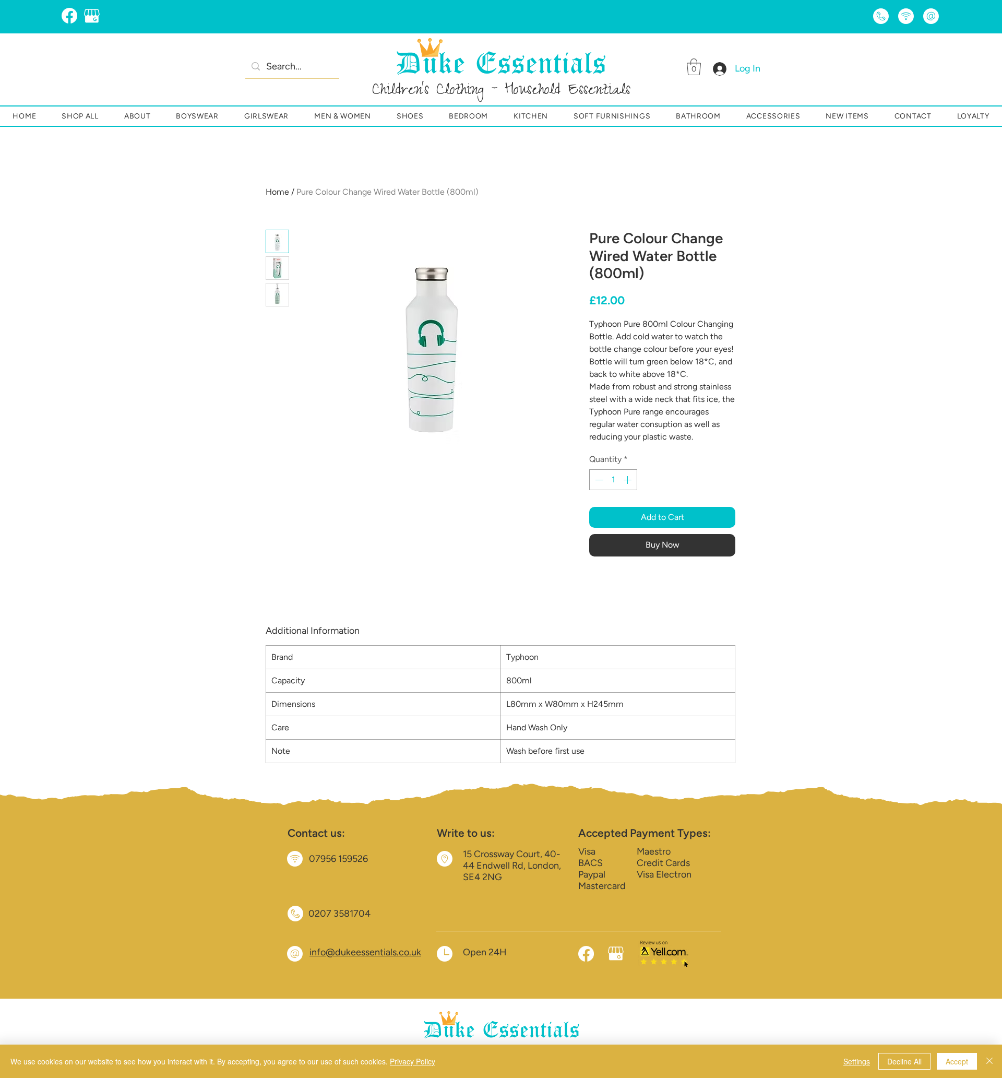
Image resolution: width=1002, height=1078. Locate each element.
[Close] (989, 1061)
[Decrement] (598, 480)
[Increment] (628, 480)
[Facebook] (69, 15)
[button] (694, 66)
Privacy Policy (412, 1061)
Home (277, 192)
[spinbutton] (613, 480)
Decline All (904, 1061)
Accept (957, 1061)
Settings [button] (856, 1061)
